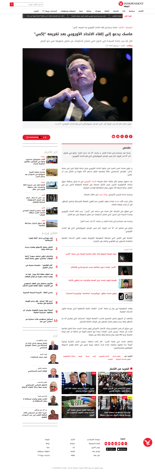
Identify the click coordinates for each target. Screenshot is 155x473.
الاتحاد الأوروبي (90, 181)
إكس (94, 356)
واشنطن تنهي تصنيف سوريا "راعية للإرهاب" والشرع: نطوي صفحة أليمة (39, 257)
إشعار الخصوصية (94, 443)
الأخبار (140, 11)
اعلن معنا (97, 455)
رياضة (88, 11)
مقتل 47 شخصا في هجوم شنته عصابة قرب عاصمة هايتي (117, 389)
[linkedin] (112, 443)
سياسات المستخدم (93, 439)
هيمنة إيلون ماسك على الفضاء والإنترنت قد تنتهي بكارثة (92, 280)
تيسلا (87, 356)
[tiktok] (109, 443)
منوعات (98, 11)
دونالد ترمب (103, 194)
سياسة (132, 11)
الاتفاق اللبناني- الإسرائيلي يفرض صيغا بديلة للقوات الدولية (34, 386)
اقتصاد (116, 11)
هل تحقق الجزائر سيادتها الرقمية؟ (35, 224)
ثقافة (107, 11)
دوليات (43, 156)
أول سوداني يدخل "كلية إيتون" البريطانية (40, 239)
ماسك (116, 201)
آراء (123, 11)
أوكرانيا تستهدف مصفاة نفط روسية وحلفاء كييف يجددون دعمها (115, 413)
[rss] (106, 443)
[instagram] (119, 443)
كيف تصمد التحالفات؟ (38, 357)
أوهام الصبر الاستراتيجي (37, 371)
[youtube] (116, 443)
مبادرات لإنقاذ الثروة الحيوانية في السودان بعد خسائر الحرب (35, 174)
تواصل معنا (96, 451)
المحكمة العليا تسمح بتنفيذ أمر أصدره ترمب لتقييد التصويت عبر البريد (80, 412)
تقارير (43, 169)
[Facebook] (126, 443)
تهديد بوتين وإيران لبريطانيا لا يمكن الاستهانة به (35, 400)
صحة (81, 11)
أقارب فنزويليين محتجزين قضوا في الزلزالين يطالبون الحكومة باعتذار (34, 161)
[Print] (113, 136)
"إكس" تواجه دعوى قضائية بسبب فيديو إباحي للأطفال (93, 267)
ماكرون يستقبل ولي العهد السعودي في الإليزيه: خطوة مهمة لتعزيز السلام (38, 284)
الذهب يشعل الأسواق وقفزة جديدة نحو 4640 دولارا (39, 248)
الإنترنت (110, 359)
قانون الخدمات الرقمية (123, 359)
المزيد (36, 11)
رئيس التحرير (96, 447)
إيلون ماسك (116, 356)
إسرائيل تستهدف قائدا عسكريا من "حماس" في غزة (39, 320)
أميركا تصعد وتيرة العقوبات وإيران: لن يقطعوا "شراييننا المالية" (38, 311)
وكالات (129, 45)
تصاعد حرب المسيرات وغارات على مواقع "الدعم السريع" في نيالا (54, 16)
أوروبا (80, 356)
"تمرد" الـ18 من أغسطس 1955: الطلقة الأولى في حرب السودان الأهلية (34, 415)
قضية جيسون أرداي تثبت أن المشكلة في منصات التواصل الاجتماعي (36, 345)
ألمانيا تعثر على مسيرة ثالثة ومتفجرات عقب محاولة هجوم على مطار (34, 187)
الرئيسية (129, 27)
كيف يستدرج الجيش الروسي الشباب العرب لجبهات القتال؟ (97, 16)
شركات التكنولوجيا (69, 356)
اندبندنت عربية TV (49, 11)
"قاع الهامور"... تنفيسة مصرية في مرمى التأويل (39, 266)
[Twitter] (122, 443)
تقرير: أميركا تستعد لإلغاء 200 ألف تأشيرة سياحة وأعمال (79, 389)
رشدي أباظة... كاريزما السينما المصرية (38, 292)
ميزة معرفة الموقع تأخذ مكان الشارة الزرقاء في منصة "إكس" (90, 254)
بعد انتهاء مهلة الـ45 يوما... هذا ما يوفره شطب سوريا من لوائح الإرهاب (39, 275)
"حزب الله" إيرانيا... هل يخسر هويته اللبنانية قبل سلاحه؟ (39, 302)
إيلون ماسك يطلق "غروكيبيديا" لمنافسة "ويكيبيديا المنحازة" (90, 293)
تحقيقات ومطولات (68, 11)
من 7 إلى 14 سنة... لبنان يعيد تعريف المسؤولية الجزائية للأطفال (35, 200)
